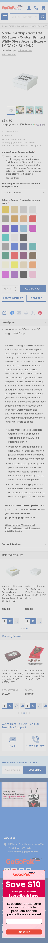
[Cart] (43, 8)
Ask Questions (9, 54)
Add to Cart (33, 288)
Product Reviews (11, 544)
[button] (23, 124)
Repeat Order (12, 178)
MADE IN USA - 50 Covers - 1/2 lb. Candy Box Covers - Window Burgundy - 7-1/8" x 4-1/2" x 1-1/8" (12, 676)
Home (4, 26)
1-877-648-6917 (23, 847)
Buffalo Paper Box (10, 690)
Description (8, 322)
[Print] (26, 313)
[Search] (42, 16)
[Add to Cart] (10, 621)
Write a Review (25, 50)
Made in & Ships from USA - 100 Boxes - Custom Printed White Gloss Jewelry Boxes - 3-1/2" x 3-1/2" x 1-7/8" (35, 593)
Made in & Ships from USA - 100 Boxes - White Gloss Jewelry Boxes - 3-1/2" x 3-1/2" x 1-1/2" (12, 592)
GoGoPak (29, 690)
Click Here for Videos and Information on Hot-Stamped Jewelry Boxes (22, 528)
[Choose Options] (33, 621)
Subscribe (35, 769)
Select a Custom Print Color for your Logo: (21, 202)
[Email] (19, 313)
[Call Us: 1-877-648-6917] (36, 8)
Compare (36, 298)
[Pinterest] (40, 313)
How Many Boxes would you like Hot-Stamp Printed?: (21, 185)
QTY (6, 289)
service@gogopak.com (26, 851)
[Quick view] (17, 621)
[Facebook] (12, 313)
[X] (33, 313)
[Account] (29, 8)
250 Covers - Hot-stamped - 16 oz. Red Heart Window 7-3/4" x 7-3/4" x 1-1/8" (35, 675)
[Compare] (22, 706)
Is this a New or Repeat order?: (18, 152)
